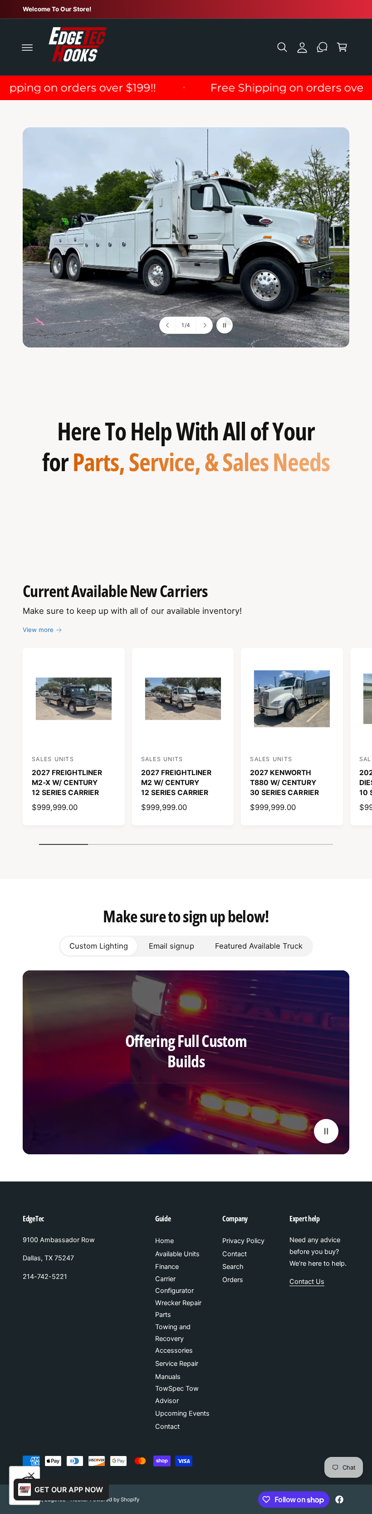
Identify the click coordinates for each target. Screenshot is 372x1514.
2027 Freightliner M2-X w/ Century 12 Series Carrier (67, 782)
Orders (232, 1280)
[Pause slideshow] (224, 325)
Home (164, 1241)
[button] (27, 47)
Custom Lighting (98, 945)
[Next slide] (204, 325)
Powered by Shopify (114, 1499)
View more (38, 629)
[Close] (31, 1475)
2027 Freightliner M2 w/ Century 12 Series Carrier (176, 782)
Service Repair (176, 1364)
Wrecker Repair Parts (178, 1309)
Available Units (177, 1254)
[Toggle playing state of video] (326, 1131)
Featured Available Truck (259, 945)
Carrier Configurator (174, 1285)
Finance (167, 1267)
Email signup (171, 945)
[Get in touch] (322, 47)
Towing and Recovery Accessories (174, 1339)
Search (233, 1267)
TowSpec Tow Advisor (177, 1394)
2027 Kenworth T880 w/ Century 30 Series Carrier (284, 782)
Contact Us (306, 1282)
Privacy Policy (243, 1241)
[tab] (98, 946)
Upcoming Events (182, 1413)
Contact (167, 1426)
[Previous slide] (168, 325)
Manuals (168, 1377)
